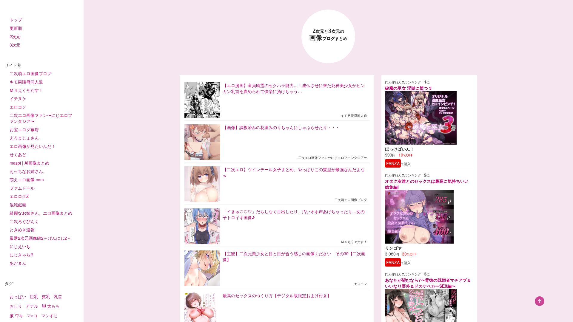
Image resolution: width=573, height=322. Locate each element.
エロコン (18, 107)
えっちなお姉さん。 (28, 171)
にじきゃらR (21, 255)
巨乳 (34, 296)
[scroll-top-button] (539, 301)
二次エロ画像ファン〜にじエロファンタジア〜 (41, 118)
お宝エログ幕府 (24, 129)
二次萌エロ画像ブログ (30, 73)
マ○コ (32, 315)
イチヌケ (18, 98)
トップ (16, 20)
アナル (32, 306)
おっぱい (18, 296)
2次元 (15, 36)
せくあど (18, 154)
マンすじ (49, 315)
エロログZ (19, 196)
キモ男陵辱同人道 (26, 82)
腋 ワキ (16, 315)
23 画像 (328, 34)
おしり (16, 306)
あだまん (18, 263)
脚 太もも (51, 306)
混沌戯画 (18, 205)
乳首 (58, 296)
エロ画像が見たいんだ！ (33, 146)
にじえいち (20, 246)
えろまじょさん (24, 138)
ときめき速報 (22, 230)
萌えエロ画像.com (27, 179)
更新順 (16, 28)
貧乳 (46, 296)
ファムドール (22, 188)
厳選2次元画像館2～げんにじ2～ (40, 238)
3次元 (15, 45)
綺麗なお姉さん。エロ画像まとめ (41, 213)
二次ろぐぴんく (24, 221)
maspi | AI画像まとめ (29, 163)
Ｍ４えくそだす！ (26, 90)
